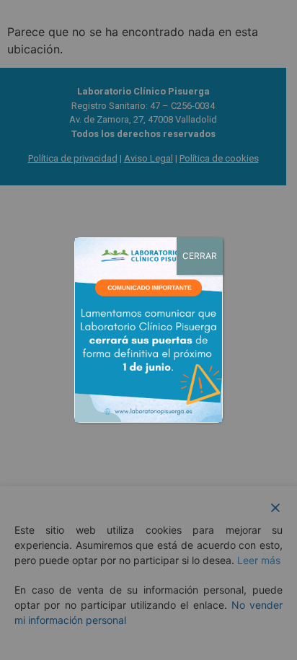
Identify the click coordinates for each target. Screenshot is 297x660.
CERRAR (199, 255)
